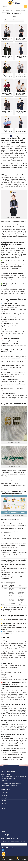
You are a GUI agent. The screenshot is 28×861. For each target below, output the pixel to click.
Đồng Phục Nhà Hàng (18, 12)
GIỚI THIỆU (5, 795)
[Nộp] (25, 6)
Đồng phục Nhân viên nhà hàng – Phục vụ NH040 (21, 39)
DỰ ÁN (4, 800)
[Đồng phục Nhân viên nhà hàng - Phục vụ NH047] (7, 67)
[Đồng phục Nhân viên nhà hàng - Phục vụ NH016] (21, 122)
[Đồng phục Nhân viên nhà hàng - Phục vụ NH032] (21, 67)
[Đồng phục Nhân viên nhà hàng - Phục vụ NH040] (21, 30)
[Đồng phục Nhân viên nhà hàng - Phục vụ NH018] (21, 104)
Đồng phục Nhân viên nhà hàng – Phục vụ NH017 (7, 131)
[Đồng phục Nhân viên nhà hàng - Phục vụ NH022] (7, 85)
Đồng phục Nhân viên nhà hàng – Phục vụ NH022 (7, 94)
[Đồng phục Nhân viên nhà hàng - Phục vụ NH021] (21, 85)
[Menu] (2, 2)
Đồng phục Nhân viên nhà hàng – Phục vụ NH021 (21, 94)
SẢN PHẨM (5, 798)
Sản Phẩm (14, 10)
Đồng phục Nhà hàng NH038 (21, 57)
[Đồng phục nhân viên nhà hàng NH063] (7, 30)
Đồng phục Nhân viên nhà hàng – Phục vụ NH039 (7, 57)
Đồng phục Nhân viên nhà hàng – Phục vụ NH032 (21, 76)
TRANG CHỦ (5, 792)
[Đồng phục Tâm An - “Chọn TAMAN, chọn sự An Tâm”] (14, 2)
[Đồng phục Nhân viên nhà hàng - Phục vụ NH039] (7, 49)
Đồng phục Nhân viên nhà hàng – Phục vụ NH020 (7, 112)
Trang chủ (6, 10)
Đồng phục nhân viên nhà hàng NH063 (7, 39)
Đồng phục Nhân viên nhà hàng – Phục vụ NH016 (21, 131)
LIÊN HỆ (4, 803)
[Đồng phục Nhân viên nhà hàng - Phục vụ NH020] (7, 104)
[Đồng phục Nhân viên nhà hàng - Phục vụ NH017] (7, 122)
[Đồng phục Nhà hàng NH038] (21, 49)
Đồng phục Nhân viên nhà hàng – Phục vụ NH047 (7, 76)
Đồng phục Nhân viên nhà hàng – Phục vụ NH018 (21, 112)
